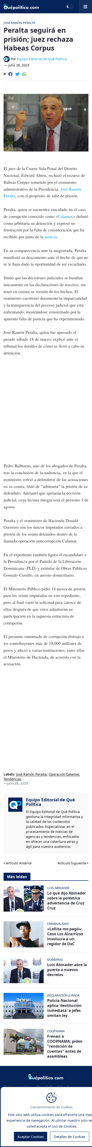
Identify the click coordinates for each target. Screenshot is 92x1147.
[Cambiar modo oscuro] (69, 6)
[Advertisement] (46, 409)
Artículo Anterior (19, 863)
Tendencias (12, 779)
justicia (51, 236)
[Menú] (85, 6)
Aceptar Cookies (30, 1136)
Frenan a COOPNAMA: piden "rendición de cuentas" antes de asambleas (65, 1046)
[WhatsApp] (24, 74)
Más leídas (17, 876)
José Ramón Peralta (31, 774)
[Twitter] (17, 74)
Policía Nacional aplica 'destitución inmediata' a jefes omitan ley (64, 1008)
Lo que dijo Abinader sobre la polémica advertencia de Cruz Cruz (66, 900)
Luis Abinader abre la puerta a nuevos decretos (67, 969)
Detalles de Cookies (69, 1136)
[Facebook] (10, 74)
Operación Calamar (64, 774)
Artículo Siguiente (72, 863)
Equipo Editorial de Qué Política (50, 802)
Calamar (65, 216)
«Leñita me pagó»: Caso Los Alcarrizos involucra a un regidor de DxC (65, 936)
